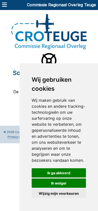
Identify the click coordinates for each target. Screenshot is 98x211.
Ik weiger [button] (59, 183)
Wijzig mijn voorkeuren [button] (59, 193)
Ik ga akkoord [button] (58, 173)
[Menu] (4, 5)
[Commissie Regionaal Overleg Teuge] (49, 31)
